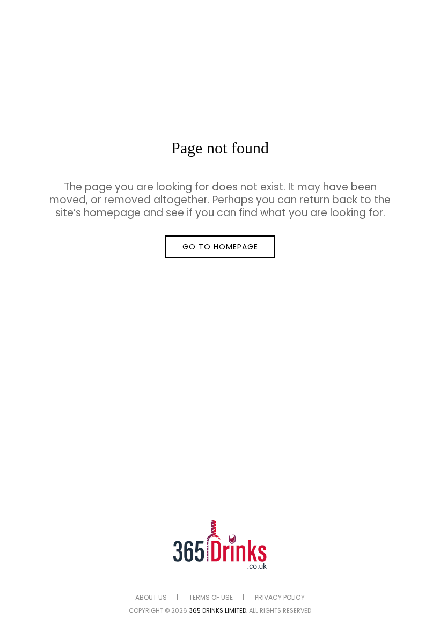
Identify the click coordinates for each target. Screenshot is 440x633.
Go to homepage (220, 246)
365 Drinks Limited (217, 610)
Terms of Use (211, 597)
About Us (151, 597)
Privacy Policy (280, 597)
